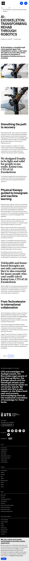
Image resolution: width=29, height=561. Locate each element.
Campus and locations (5, 507)
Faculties (3, 497)
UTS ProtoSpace (20, 147)
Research (3, 474)
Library (2, 523)
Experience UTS (4, 480)
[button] (9, 356)
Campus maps (4, 459)
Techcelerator (23, 316)
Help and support (4, 521)
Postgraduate (4, 451)
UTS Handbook (4, 531)
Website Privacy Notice (16, 555)
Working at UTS (4, 529)
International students (5, 457)
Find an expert (4, 470)
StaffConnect (4, 527)
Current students (4, 519)
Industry (2, 472)
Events (2, 478)
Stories (2, 482)
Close (3, 558)
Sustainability (4, 501)
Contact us (3, 533)
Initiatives (3, 503)
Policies (2, 525)
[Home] (2, 8)
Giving (2, 486)
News (2, 476)
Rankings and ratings (5, 509)
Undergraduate (4, 449)
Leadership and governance (7, 511)
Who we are (3, 495)
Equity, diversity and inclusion (7, 505)
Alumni (2, 484)
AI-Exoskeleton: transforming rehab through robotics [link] (15, 10)
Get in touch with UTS (7, 424)
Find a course (4, 447)
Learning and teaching (5, 499)
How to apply (3, 453)
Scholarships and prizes (6, 455)
